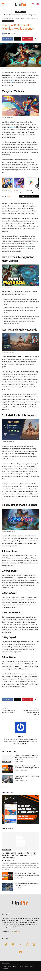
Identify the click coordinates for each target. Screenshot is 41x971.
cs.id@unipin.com (15, 931)
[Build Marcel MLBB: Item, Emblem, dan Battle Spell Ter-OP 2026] (7, 887)
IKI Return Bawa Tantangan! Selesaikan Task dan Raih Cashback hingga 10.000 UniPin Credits (26, 757)
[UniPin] (3, 34)
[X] (34, 945)
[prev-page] (3, 786)
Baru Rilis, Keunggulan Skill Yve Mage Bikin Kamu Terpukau (31, 712)
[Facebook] (6, 945)
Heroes (8, 18)
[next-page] (6, 786)
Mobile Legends (5, 21)
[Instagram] (13, 945)
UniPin (8, 33)
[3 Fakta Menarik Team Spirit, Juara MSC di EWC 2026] (7, 779)
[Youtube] (20, 952)
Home (3, 18)
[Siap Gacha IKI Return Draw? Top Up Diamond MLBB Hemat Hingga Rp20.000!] (7, 769)
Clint (26, 246)
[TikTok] (27, 945)
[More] (35, 39)
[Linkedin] (20, 945)
